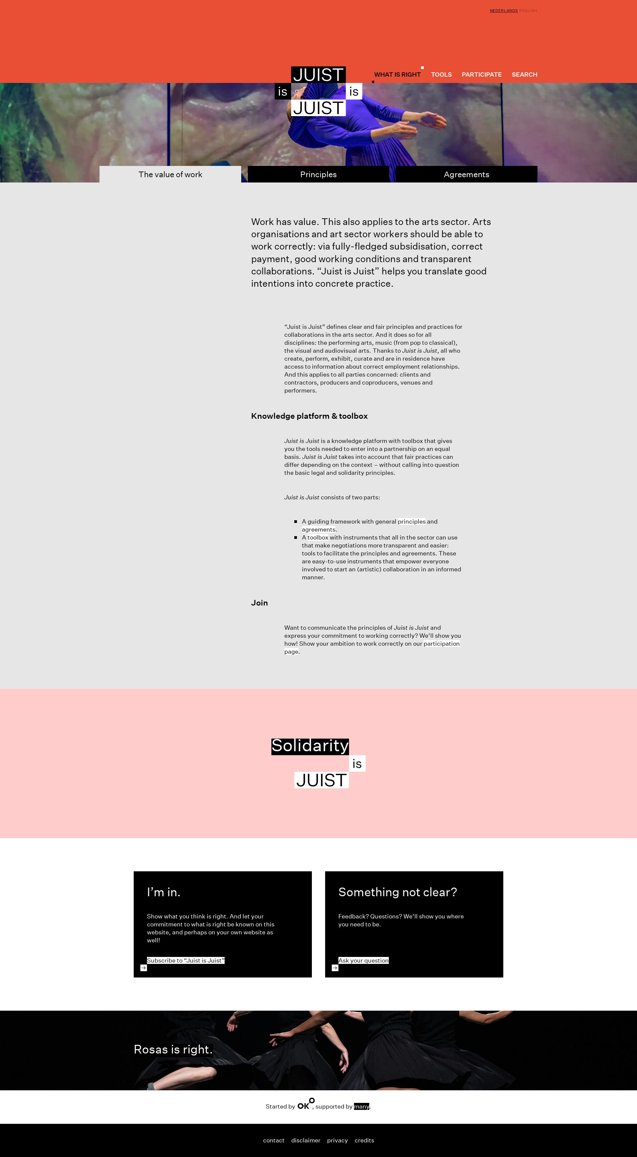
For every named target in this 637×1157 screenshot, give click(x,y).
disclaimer (305, 1140)
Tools (441, 74)
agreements (318, 529)
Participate (482, 74)
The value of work (179, 176)
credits (364, 1140)
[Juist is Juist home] (319, 91)
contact (274, 1140)
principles (412, 521)
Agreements (466, 174)
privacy (337, 1140)
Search (524, 74)
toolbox (318, 537)
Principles (318, 174)
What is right (397, 74)
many (361, 1106)
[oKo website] (306, 1103)
